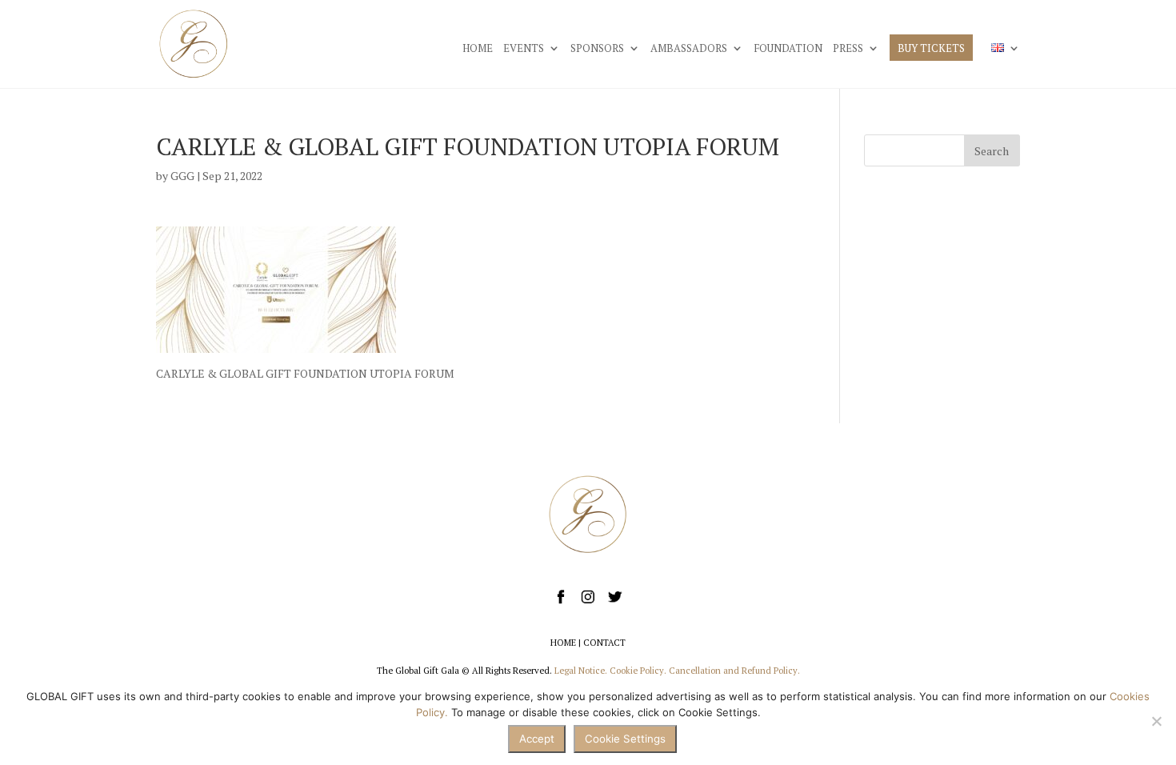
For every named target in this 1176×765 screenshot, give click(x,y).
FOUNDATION (788, 48)
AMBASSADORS (688, 48)
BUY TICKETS (931, 48)
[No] (1156, 721)
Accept (536, 738)
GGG (182, 175)
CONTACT (604, 642)
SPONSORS (597, 48)
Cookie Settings (625, 738)
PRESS (848, 48)
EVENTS (523, 48)
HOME (477, 48)
